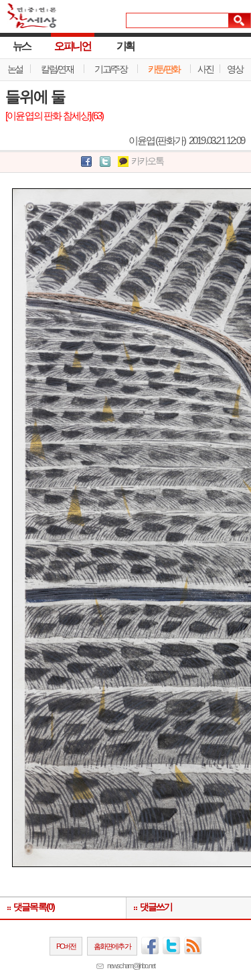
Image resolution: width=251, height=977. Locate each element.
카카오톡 (147, 161)
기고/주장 (110, 69)
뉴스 (22, 46)
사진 (205, 69)
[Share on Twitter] (105, 162)
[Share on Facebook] (86, 162)
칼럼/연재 (57, 69)
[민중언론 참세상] (28, 22)
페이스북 (150, 945)
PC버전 (66, 946)
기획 (125, 46)
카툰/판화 (164, 69)
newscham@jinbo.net (131, 966)
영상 (234, 69)
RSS (193, 945)
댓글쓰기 (156, 907)
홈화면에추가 (112, 946)
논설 (15, 69)
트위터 (171, 945)
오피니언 (72, 46)
